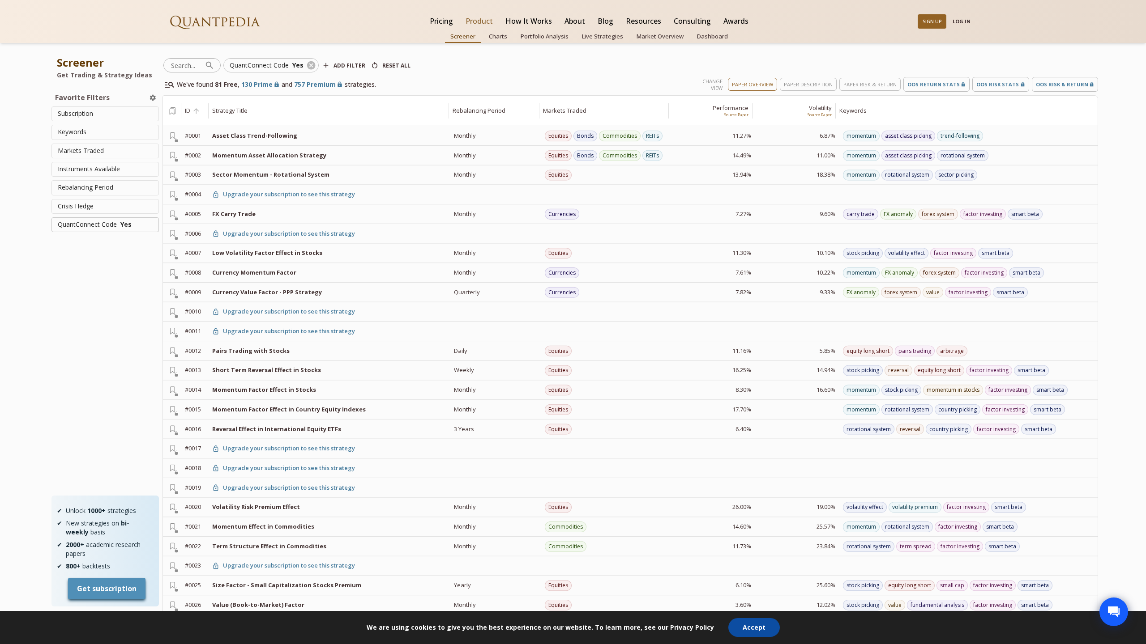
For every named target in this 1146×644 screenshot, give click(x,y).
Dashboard (712, 36)
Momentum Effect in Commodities (263, 526)
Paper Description (808, 84)
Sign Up (932, 21)
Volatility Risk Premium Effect (256, 507)
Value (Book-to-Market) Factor (258, 605)
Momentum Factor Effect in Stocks (264, 390)
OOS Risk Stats (997, 84)
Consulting (692, 21)
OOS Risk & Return (1062, 84)
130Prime (257, 84)
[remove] (311, 65)
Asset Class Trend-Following (254, 135)
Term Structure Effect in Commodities (269, 546)
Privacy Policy (692, 627)
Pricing (441, 21)
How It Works (528, 21)
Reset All (396, 65)
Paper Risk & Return (870, 84)
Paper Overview (752, 84)
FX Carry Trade (234, 214)
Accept (754, 627)
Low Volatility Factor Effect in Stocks (267, 253)
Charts (498, 36)
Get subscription (107, 588)
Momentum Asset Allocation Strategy (269, 155)
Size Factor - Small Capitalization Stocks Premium (286, 585)
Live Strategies (602, 36)
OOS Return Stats (933, 84)
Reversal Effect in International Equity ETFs (276, 429)
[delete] (153, 98)
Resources (643, 21)
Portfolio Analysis (545, 36)
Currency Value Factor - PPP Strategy (267, 292)
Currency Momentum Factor (254, 272)
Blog (605, 21)
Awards (735, 21)
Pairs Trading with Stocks (251, 351)
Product (479, 21)
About (574, 21)
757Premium (315, 84)
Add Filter (349, 65)
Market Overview (660, 36)
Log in (962, 21)
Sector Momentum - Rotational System (270, 174)
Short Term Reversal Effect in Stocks (266, 370)
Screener (462, 36)
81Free (226, 84)
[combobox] (105, 113)
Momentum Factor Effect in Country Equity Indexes (289, 409)
